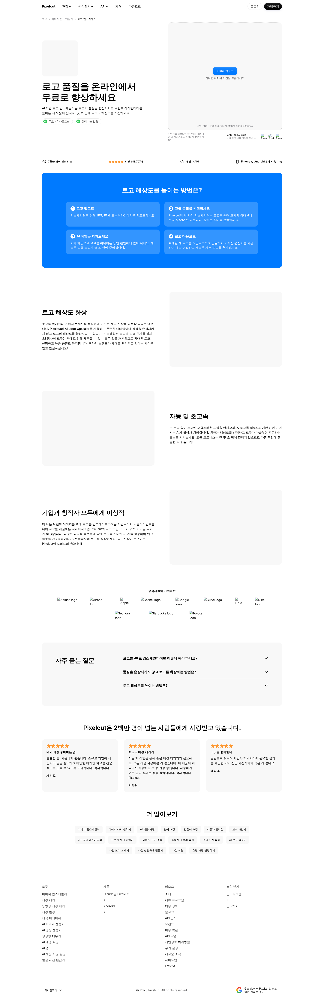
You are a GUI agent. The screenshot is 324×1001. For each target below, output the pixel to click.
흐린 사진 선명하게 (203, 850)
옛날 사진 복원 (211, 839)
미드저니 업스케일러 (90, 839)
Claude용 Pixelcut (116, 894)
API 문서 (171, 918)
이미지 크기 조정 (152, 839)
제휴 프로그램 (174, 900)
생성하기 (84, 6)
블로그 (169, 912)
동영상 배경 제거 (53, 906)
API (102, 6)
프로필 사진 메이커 (122, 839)
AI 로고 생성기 (237, 839)
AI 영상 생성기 (52, 930)
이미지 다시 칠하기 (120, 829)
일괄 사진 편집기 (53, 960)
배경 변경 (48, 912)
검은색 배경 (191, 829)
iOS (106, 900)
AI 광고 (47, 948)
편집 (65, 6)
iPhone (245, 161)
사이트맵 (171, 960)
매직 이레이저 (51, 918)
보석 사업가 (239, 829)
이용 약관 (171, 930)
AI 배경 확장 (50, 942)
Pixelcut (49, 6)
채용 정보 (171, 906)
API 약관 (171, 936)
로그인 (255, 6)
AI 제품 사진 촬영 (54, 954)
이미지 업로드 (225, 71)
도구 (44, 19)
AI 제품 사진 (147, 829)
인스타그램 (234, 894)
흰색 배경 (169, 829)
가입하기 (273, 6)
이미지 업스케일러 (62, 19)
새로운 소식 (173, 954)
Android (259, 161)
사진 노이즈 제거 (119, 850)
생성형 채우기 (51, 936)
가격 (118, 6)
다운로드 (135, 6)
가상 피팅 (177, 850)
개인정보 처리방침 (183, 136)
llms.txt (170, 966)
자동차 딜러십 (215, 829)
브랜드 (169, 924)
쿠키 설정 (171, 948)
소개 (168, 894)
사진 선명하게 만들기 (150, 850)
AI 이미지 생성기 (53, 924)
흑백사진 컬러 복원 (182, 839)
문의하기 (232, 906)
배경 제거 (48, 900)
